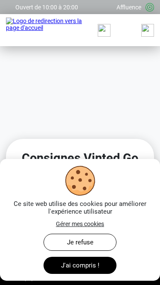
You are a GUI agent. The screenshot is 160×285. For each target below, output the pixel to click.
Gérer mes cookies (80, 223)
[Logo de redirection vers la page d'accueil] (47, 30)
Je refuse (80, 242)
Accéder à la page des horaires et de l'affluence (67, 3)
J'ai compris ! (80, 265)
